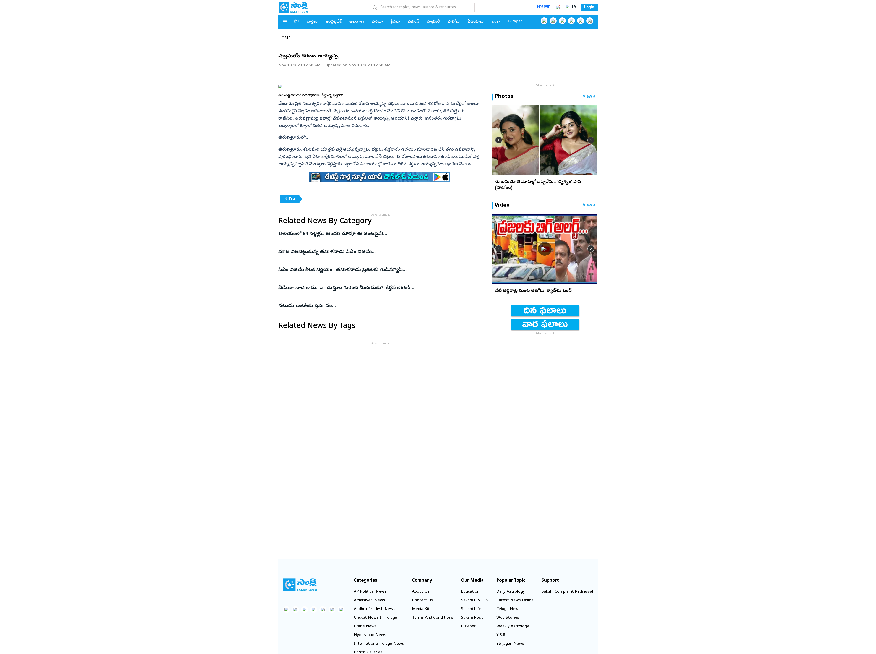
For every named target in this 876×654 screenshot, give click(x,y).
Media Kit (421, 609)
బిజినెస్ (413, 21)
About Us (421, 591)
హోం (297, 21)
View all (590, 97)
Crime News (365, 626)
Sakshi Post (472, 617)
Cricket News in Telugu (375, 617)
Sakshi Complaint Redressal (567, 591)
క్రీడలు (395, 21)
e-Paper (515, 21)
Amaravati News (369, 600)
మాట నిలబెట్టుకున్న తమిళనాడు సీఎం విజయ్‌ (377, 252)
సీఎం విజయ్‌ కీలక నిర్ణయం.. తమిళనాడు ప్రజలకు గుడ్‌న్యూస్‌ (379, 270)
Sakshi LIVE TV (474, 600)
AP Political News (370, 591)
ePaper (543, 6)
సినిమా (377, 21)
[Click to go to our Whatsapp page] (553, 20)
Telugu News (508, 609)
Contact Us (422, 600)
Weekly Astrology (512, 626)
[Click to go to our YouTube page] (580, 20)
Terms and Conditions (432, 617)
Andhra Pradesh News (374, 609)
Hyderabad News (370, 635)
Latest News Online (515, 600)
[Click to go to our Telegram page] (331, 609)
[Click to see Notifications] (557, 7)
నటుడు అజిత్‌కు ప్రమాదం (375, 306)
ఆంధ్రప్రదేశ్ (334, 21)
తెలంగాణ (356, 21)
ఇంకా (496, 21)
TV (573, 6)
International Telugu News (379, 643)
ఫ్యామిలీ (433, 21)
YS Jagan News (510, 643)
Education (470, 591)
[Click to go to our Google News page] (589, 20)
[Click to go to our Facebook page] (544, 20)
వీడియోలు (476, 21)
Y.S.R (500, 635)
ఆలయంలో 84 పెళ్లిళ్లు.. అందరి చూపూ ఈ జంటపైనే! (376, 234)
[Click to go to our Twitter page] (562, 20)
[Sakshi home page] (300, 584)
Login (589, 7)
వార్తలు (312, 21)
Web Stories (507, 617)
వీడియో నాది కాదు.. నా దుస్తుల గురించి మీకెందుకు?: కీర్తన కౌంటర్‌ (379, 288)
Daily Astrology (510, 591)
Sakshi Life (471, 609)
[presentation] (498, 140)
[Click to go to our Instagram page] (571, 20)
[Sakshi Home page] (293, 7)
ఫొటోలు (454, 21)
